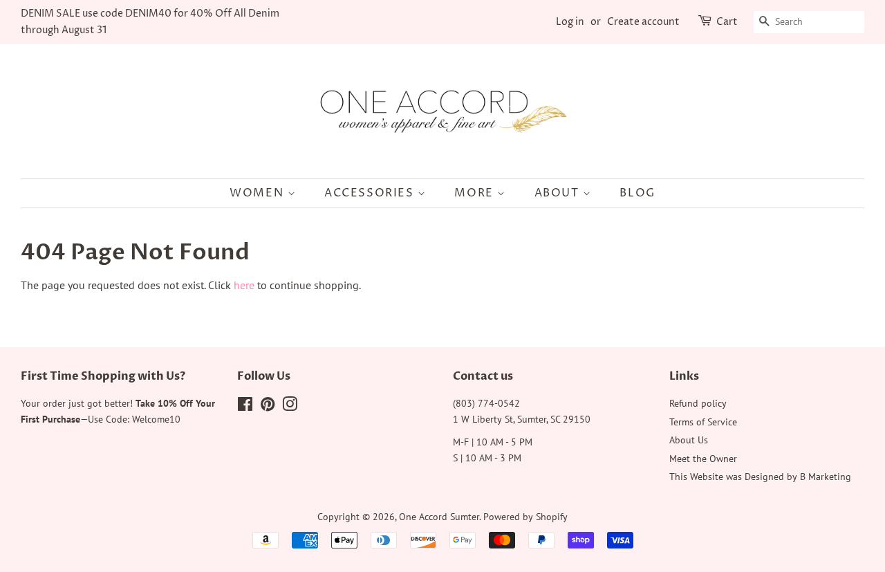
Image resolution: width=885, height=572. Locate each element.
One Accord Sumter (439, 516)
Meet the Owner (703, 458)
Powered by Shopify (525, 516)
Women (259, 193)
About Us (688, 440)
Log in (570, 21)
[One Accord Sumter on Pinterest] (267, 406)
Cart (727, 21)
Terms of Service (703, 422)
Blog (637, 193)
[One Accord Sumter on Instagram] (289, 406)
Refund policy (698, 403)
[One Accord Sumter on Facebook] (245, 406)
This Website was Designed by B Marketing (760, 476)
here (244, 285)
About (559, 193)
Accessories (371, 193)
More (475, 193)
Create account (643, 21)
